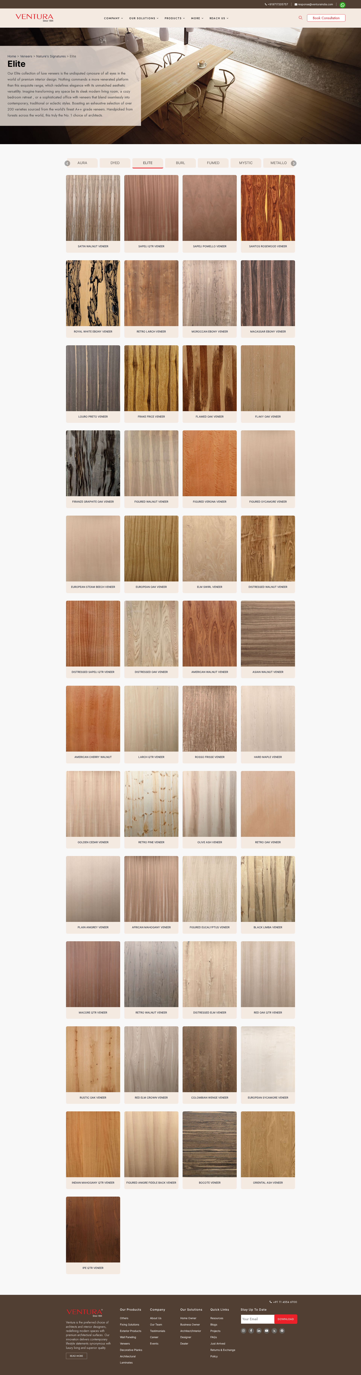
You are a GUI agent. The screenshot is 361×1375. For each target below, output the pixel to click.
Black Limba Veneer (268, 927)
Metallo (279, 163)
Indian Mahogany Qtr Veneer (93, 1182)
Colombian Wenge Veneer (209, 1097)
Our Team (156, 1324)
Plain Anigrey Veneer (93, 927)
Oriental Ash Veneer (268, 1182)
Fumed (213, 163)
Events (154, 1343)
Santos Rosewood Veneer (268, 246)
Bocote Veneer (210, 1182)
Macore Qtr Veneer (93, 1012)
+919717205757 (277, 4)
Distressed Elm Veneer (209, 1012)
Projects (215, 1330)
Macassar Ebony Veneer (268, 331)
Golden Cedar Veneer (93, 842)
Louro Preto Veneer (93, 416)
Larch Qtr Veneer (151, 757)
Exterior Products (130, 1330)
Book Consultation (326, 18)
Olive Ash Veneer (209, 842)
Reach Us (217, 18)
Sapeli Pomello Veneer (209, 246)
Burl (180, 163)
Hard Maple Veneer (268, 757)
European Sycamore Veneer (268, 1097)
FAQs (213, 1337)
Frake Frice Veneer (151, 416)
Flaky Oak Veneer (268, 416)
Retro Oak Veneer (268, 842)
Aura (82, 163)
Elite (147, 163)
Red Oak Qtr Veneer (268, 1012)
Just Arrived (217, 1343)
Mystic (246, 163)
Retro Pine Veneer (151, 842)
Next (294, 163)
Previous (67, 163)
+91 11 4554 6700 (285, 1302)
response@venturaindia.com (315, 4)
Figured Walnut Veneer (151, 501)
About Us (155, 1318)
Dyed (115, 163)
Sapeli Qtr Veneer (151, 246)
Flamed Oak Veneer (210, 416)
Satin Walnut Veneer (93, 246)
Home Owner (188, 1318)
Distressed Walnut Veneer (268, 586)
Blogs (213, 1324)
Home (12, 56)
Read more (76, 1356)
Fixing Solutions (129, 1324)
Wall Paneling (128, 1337)
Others (124, 1318)
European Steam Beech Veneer (93, 586)
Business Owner (190, 1324)
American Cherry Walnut (93, 757)
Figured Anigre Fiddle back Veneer (151, 1182)
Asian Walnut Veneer (268, 671)
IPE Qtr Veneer (93, 1267)
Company (112, 18)
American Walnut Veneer (209, 671)
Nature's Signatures (51, 56)
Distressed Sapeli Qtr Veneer (93, 671)
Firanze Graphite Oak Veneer (93, 501)
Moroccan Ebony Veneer (210, 331)
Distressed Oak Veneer (151, 671)
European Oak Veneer (151, 586)
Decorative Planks (131, 1349)
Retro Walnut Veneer (151, 1012)
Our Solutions (142, 18)
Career (154, 1337)
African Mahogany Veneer (151, 927)
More (195, 18)
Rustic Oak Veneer (93, 1097)
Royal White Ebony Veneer (93, 331)
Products (173, 18)
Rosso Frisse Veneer (209, 757)
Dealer (184, 1343)
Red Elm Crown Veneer (151, 1097)
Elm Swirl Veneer (209, 586)
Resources (216, 1318)
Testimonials (157, 1330)
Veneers (26, 56)
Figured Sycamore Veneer (268, 501)
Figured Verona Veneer (209, 501)
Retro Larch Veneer (151, 331)
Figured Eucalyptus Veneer (210, 927)
